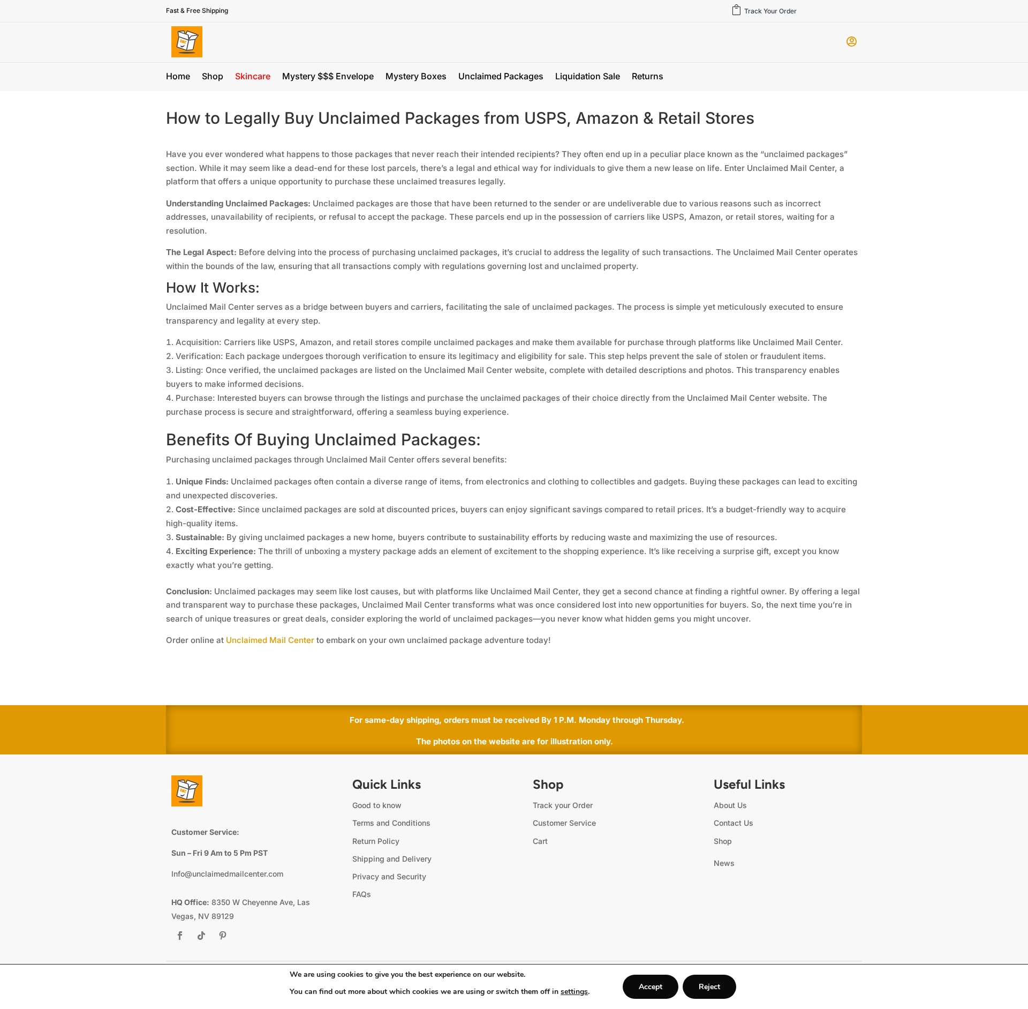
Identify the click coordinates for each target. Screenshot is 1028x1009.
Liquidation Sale (587, 76)
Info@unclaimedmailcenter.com (227, 873)
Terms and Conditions (391, 822)
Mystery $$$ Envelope (328, 76)
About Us (730, 805)
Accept (650, 987)
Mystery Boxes (416, 76)
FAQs (361, 894)
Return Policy (375, 841)
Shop (212, 76)
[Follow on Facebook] (179, 935)
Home (178, 76)
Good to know (377, 805)
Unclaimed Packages (500, 76)
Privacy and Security (389, 876)
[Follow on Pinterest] (222, 935)
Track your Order (563, 805)
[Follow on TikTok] (201, 935)
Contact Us (733, 822)
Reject (709, 987)
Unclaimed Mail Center (270, 640)
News (724, 863)
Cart (540, 841)
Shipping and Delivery (392, 858)
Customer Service (564, 822)
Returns (647, 76)
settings (574, 991)
